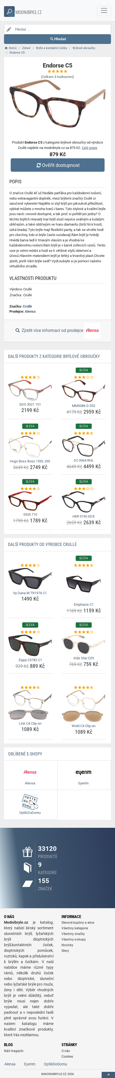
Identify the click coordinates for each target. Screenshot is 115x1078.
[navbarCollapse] (104, 10)
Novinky (67, 945)
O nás (66, 1051)
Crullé (27, 306)
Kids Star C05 (84, 658)
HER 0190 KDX (83, 516)
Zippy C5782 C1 (30, 660)
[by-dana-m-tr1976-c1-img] (30, 578)
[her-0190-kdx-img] (83, 501)
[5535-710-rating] (30, 489)
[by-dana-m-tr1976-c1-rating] (30, 565)
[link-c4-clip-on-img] (30, 705)
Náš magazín (14, 1051)
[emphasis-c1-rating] (83, 565)
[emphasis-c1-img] (83, 584)
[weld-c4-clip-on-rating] (83, 687)
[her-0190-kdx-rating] (83, 489)
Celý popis (89, 148)
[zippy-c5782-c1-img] (30, 645)
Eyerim (29, 1064)
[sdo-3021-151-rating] (30, 377)
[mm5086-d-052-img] (83, 391)
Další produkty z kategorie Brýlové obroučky (54, 356)
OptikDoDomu (55, 1064)
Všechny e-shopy (74, 939)
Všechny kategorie (75, 928)
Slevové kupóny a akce (78, 922)
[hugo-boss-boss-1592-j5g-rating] (30, 433)
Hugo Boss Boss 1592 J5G (30, 461)
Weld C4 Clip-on (83, 726)
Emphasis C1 (84, 604)
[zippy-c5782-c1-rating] (30, 632)
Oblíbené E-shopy (25, 754)
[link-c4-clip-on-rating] (30, 687)
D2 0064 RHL (84, 460)
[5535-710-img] (30, 501)
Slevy (65, 951)
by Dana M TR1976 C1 (30, 593)
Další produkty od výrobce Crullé (42, 544)
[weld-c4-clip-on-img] (83, 706)
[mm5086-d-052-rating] (83, 377)
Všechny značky (73, 934)
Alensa (30, 311)
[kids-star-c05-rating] (83, 632)
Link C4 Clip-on (30, 723)
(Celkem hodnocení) (57, 77)
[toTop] (108, 1075)
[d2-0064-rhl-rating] (83, 433)
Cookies (67, 1056)
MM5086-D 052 (83, 406)
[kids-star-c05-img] (83, 644)
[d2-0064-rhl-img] (83, 446)
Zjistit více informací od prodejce (52, 330)
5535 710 (30, 514)
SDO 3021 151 (30, 404)
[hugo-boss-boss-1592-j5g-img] (30, 446)
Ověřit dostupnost (61, 165)
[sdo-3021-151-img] (30, 390)
